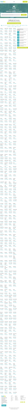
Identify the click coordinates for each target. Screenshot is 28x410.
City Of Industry (10, 89)
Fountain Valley (6, 138)
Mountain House (14, 228)
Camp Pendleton (10, 72)
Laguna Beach (14, 179)
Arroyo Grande (14, 40)
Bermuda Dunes (14, 51)
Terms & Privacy (16, 396)
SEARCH (23, 14)
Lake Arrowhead (14, 183)
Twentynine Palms (6, 361)
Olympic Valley (1, 246)
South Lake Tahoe (14, 334)
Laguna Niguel (6, 183)
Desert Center (6, 112)
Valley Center (14, 364)
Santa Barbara (1, 319)
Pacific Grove (10, 250)
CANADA (19, 11)
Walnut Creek (6, 374)
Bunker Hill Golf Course (23, 42)
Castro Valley (6, 79)
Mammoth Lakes (6, 207)
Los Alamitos (6, 201)
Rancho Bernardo (14, 278)
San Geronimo (14, 306)
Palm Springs (14, 253)
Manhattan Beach (10, 207)
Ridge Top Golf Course (23, 31)
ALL (2, 25)
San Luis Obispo (1, 313)
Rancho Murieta (10, 281)
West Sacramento (6, 380)
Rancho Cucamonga (2, 281)
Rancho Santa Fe (1, 286)
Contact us (11, 400)
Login (25, 1)
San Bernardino (6, 302)
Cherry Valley (6, 83)
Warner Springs (10, 374)
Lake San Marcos (14, 186)
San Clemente (10, 302)
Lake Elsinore (6, 186)
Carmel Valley (10, 76)
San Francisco (6, 306)
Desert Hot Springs (10, 112)
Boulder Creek (6, 60)
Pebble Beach (6, 264)
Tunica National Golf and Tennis (23, 39)
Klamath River (6, 172)
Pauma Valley (1, 264)
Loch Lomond (14, 195)
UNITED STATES (11, 11)
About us (11, 396)
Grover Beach (14, 151)
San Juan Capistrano (10, 309)
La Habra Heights (6, 176)
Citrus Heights (6, 89)
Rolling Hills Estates (10, 296)
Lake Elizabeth (1, 186)
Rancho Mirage (6, 281)
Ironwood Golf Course (23, 34)
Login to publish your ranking (22, 47)
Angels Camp (10, 34)
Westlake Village (10, 380)
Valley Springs (1, 368)
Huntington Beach (6, 163)
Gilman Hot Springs (2, 144)
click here (18, 23)
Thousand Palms (1, 352)
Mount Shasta (10, 228)
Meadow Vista (1, 213)
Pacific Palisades (14, 250)
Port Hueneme (10, 274)
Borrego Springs (1, 60)
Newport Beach (14, 235)
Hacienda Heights (1, 155)
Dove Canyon (10, 115)
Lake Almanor (10, 183)
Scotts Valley (10, 325)
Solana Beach (6, 331)
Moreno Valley (14, 225)
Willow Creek (10, 383)
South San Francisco (6, 338)
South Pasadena (1, 338)
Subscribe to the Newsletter (4, 405)
